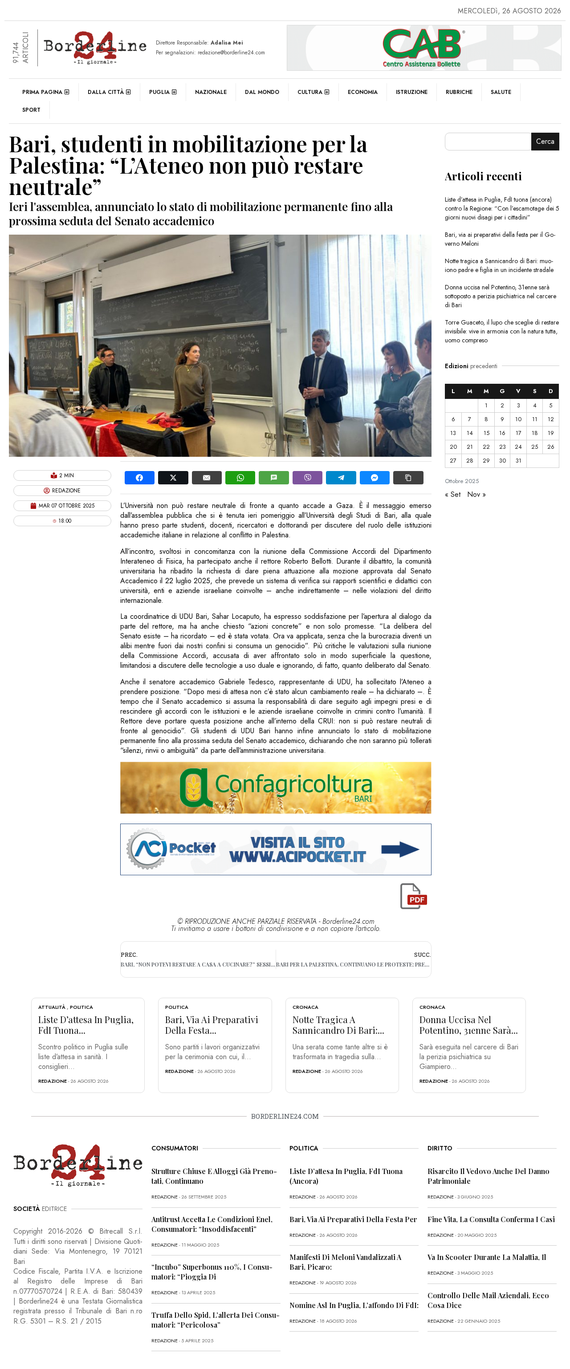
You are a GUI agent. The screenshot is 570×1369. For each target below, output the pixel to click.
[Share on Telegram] (341, 477)
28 (469, 460)
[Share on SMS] (274, 477)
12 (551, 419)
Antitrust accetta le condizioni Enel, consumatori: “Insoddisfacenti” (212, 1224)
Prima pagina (42, 92)
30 (502, 460)
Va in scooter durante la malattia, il (487, 1257)
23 (502, 447)
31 (518, 460)
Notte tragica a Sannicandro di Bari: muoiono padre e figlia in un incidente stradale (499, 265)
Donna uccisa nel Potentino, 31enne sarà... (468, 1024)
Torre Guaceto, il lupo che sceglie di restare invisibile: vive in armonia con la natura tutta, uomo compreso (502, 331)
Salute (501, 92)
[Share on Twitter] (173, 477)
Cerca (545, 141)
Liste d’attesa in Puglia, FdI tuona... (86, 1024)
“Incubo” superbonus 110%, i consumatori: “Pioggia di (212, 1271)
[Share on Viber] (307, 477)
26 (550, 447)
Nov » (476, 494)
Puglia (159, 92)
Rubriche (459, 92)
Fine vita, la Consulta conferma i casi (491, 1219)
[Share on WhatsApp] (240, 477)
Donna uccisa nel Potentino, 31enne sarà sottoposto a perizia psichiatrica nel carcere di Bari (500, 296)
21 (470, 447)
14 (470, 433)
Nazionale (211, 92)
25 (534, 447)
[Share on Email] (207, 477)
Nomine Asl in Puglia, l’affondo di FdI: (354, 1305)
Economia (363, 92)
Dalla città (106, 92)
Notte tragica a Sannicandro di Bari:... (338, 1024)
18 (535, 433)
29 (486, 460)
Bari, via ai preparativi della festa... (211, 1024)
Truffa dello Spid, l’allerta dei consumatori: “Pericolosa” (215, 1319)
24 (518, 447)
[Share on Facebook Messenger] (375, 477)
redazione (52, 1081)
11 (534, 419)
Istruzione (412, 92)
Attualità (51, 1007)
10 (518, 419)
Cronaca (305, 1007)
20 (453, 447)
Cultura (309, 92)
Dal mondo (262, 92)
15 (486, 433)
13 (453, 433)
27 (453, 460)
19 (551, 433)
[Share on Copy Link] (408, 477)
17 (518, 433)
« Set (452, 494)
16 (502, 433)
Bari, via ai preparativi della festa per (353, 1219)
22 (486, 447)
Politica (81, 1007)
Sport (31, 110)
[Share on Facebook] (140, 477)
